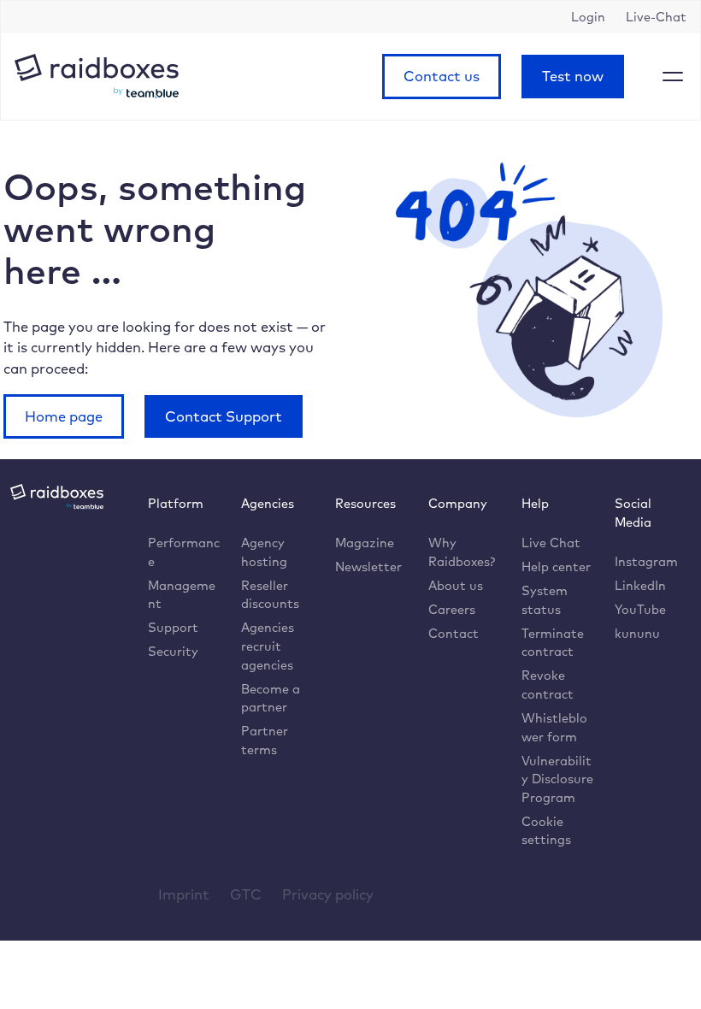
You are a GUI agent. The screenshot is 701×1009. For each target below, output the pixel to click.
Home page (64, 416)
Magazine (364, 542)
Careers (451, 609)
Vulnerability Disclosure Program (557, 778)
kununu (637, 633)
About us (455, 585)
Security (173, 651)
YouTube (640, 609)
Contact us (442, 76)
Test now (573, 76)
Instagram (646, 561)
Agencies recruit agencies (267, 645)
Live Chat (550, 542)
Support (173, 627)
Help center (556, 566)
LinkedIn (640, 585)
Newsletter (368, 566)
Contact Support (223, 416)
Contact (453, 633)
